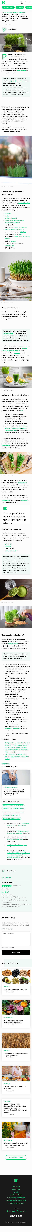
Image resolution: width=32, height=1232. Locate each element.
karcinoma (17, 234)
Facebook (11, 1211)
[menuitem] (22, 2)
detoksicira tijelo (24, 203)
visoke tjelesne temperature (14, 220)
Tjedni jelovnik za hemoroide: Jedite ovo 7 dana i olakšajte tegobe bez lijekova (14, 792)
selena (4, 351)
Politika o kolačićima (16, 1203)
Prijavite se (16, 952)
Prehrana (7, 986)
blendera (8, 728)
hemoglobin (6, 445)
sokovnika (16, 728)
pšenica (6, 808)
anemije (13, 241)
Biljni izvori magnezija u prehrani (15, 989)
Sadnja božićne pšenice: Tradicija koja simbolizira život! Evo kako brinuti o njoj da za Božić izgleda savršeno (17, 745)
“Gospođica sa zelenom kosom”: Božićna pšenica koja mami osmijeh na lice (17, 756)
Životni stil (8, 1140)
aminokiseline (8, 333)
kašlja (7, 216)
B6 (24, 346)
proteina (17, 353)
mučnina (8, 546)
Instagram (22, 1211)
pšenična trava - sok (11, 815)
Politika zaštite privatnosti (16, 1200)
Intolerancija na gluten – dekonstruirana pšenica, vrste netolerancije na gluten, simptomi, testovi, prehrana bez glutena (15, 1108)
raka (21, 410)
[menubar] (22, 2)
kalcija (24, 348)
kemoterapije (9, 245)
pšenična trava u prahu (12, 818)
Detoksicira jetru (11, 430)
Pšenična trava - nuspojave (13, 812)
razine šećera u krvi (20, 227)
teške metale (21, 70)
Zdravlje (20, 7)
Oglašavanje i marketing (16, 1197)
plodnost (24, 500)
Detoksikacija (8, 1017)
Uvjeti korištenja (16, 1195)
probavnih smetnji (11, 218)
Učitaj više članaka (16, 1157)
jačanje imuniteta (17, 81)
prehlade (8, 213)
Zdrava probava (8, 7)
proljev (18, 428)
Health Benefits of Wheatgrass (17, 845)
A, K (20, 346)
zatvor (24, 428)
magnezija (10, 351)
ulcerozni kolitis (10, 428)
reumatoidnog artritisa (12, 223)
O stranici (16, 1186)
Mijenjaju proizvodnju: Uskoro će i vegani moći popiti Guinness (16, 1144)
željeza (17, 351)
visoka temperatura (11, 551)
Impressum (16, 1189)
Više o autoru (6, 877)
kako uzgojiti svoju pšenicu (13, 805)
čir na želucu (22, 426)
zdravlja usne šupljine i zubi (14, 229)
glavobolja (8, 544)
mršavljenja (6, 500)
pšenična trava (19, 808)
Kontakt (16, 1192)
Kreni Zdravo (11, 871)
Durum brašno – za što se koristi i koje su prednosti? (16, 1055)
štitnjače (23, 232)
